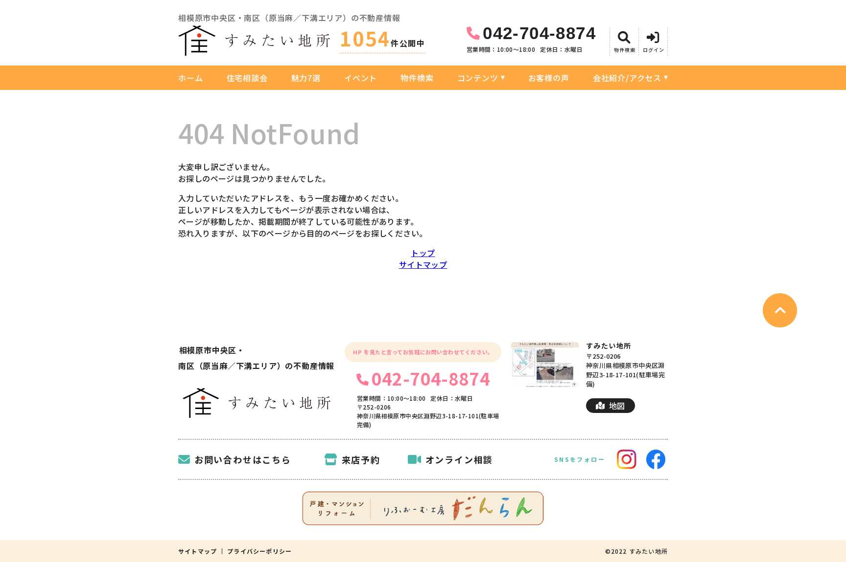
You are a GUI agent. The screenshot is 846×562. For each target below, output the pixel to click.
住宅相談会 (247, 78)
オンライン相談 (459, 459)
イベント (360, 78)
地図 (617, 405)
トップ (423, 253)
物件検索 (416, 78)
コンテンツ (477, 78)
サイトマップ (423, 264)
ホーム (190, 78)
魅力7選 (306, 78)
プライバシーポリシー (259, 551)
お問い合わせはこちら (242, 459)
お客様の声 (548, 78)
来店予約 (361, 459)
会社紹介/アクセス (627, 78)
